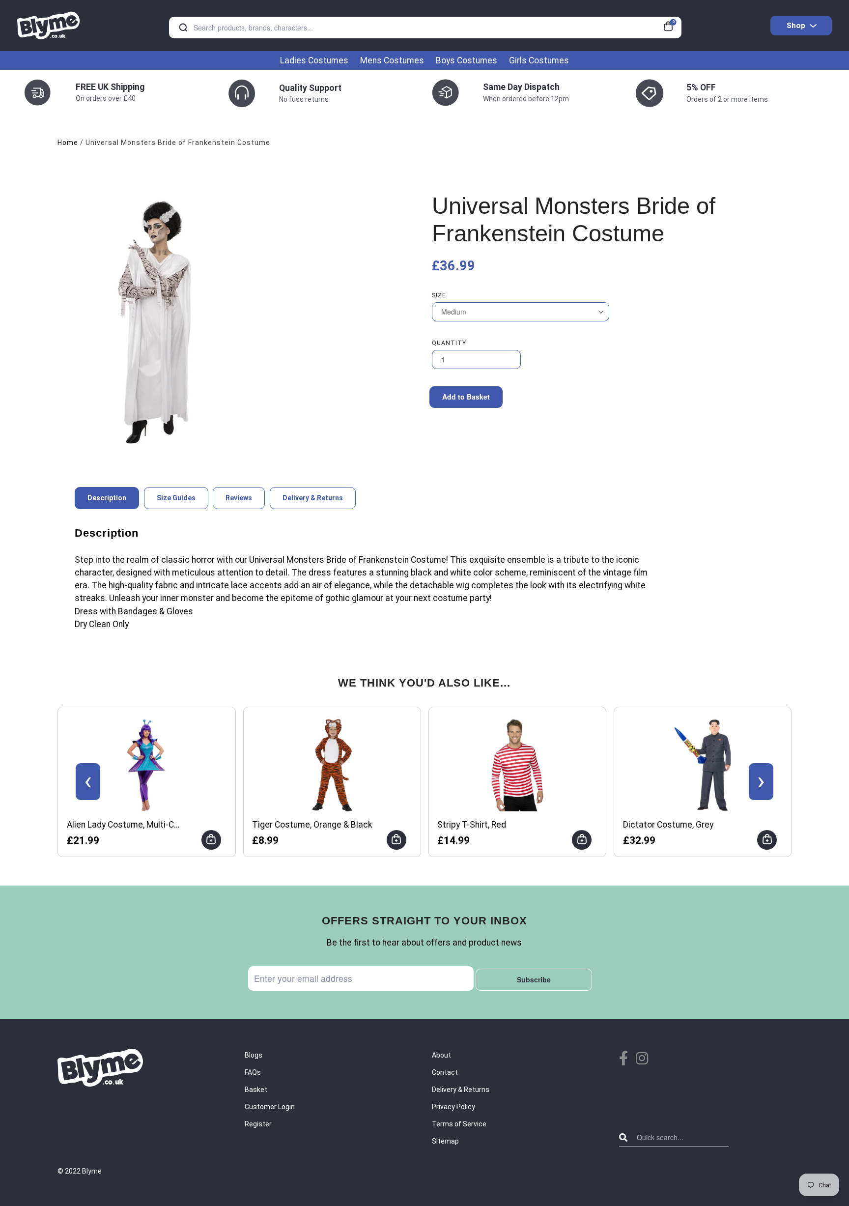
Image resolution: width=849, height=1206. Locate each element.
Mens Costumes (392, 60)
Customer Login (270, 1107)
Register (258, 1124)
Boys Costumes (466, 60)
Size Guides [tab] (176, 498)
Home (67, 142)
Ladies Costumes (314, 60)
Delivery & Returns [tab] (313, 498)
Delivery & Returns (460, 1089)
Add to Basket (466, 397)
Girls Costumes (539, 60)
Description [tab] (106, 498)
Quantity (449, 343)
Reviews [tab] (239, 498)
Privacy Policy (453, 1107)
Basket (256, 1089)
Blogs (253, 1055)
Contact (445, 1072)
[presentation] (88, 781)
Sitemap (445, 1141)
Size (439, 295)
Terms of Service (459, 1124)
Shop (796, 25)
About (441, 1055)
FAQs (253, 1072)
